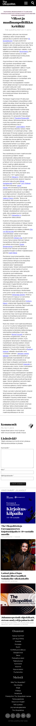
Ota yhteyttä (18, 685)
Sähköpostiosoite (7, 475)
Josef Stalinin (20, 126)
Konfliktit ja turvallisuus (18, 650)
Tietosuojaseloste (18, 699)
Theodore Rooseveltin (21, 118)
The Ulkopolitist (13, 30)
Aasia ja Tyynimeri (18, 636)
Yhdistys (18, 690)
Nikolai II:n (15, 177)
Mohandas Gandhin (18, 294)
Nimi (3, 469)
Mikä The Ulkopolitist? (18, 682)
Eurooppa (18, 644)
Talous (18, 655)
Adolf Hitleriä (13, 253)
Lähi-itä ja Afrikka (18, 638)
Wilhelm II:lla (18, 238)
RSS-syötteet (18, 704)
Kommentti (5, 448)
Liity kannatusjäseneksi (18, 707)
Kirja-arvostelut (18, 669)
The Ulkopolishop (18, 710)
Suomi (18, 647)
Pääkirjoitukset (18, 661)
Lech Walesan (26, 183)
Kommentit (18, 664)
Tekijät (18, 688)
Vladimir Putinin (8, 198)
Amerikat (18, 641)
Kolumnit (18, 666)
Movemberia (23, 51)
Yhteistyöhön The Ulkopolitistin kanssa (18, 696)
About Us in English (18, 702)
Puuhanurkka (18, 672)
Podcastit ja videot (18, 658)
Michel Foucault (17, 334)
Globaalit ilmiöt (18, 652)
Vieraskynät (18, 693)
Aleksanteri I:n (16, 215)
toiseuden (26, 364)
